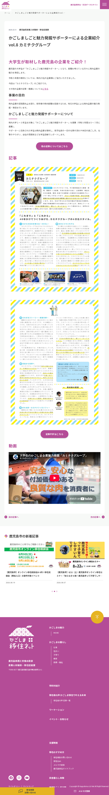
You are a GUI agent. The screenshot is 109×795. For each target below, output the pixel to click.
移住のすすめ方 (56, 752)
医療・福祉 (58, 662)
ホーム (7, 13)
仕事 (55, 647)
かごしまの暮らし (57, 642)
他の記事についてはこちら (54, 146)
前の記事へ (14, 517)
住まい (56, 651)
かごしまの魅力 (56, 627)
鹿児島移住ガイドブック (64, 768)
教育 (55, 658)
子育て (56, 654)
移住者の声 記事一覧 (62, 700)
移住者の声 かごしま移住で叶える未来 (67, 695)
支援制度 (53, 742)
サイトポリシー (14, 786)
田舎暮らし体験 (56, 777)
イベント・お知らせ (58, 719)
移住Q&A (57, 761)
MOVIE (56, 632)
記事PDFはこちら (54, 434)
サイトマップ (28, 786)
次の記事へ (95, 517)
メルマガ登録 (59, 765)
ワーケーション (56, 709)
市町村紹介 (54, 685)
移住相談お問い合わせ (63, 757)
